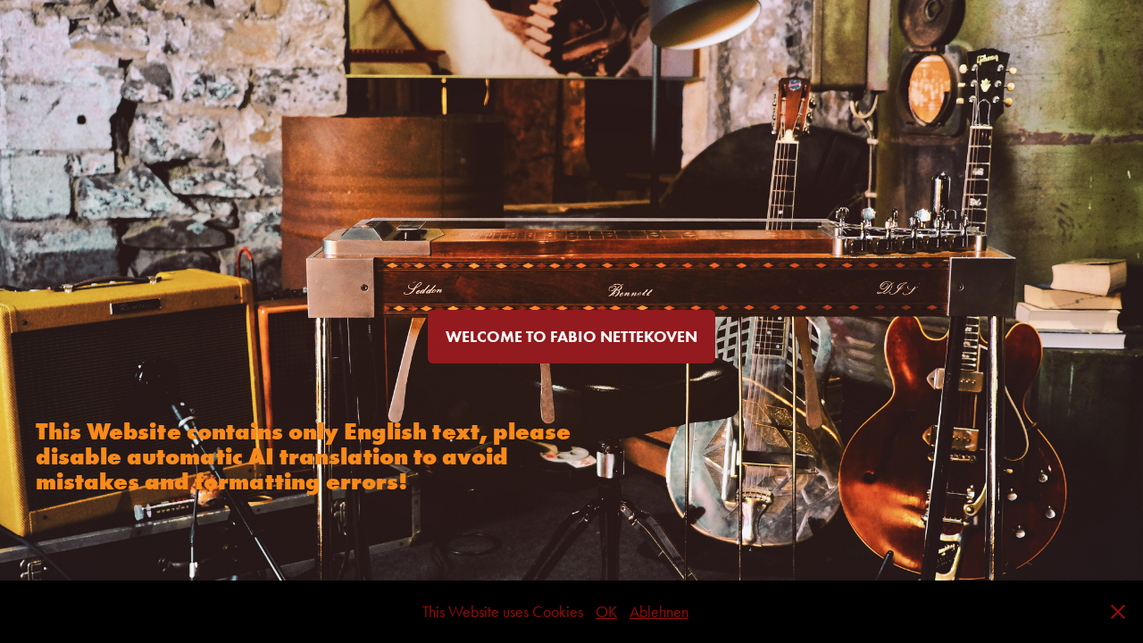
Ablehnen (659, 612)
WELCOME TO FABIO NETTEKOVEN (571, 337)
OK (606, 612)
